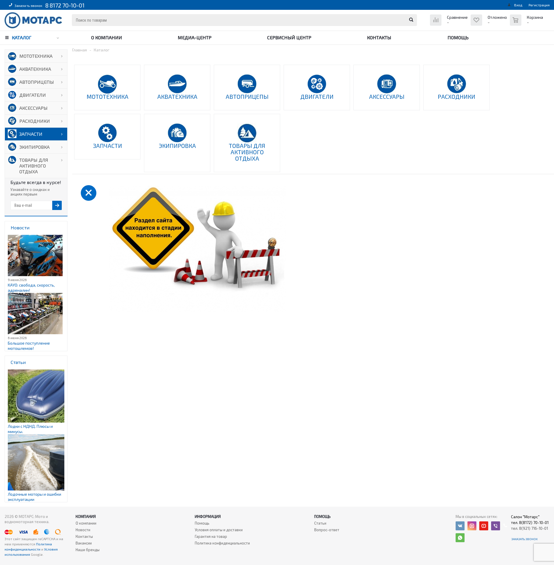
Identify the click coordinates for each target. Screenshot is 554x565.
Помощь (458, 37)
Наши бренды (88, 549)
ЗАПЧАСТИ (30, 134)
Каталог (21, 37)
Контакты (379, 37)
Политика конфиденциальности (222, 543)
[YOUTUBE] (483, 525)
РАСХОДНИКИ (34, 121)
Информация (208, 516)
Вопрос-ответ (326, 529)
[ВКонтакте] (460, 525)
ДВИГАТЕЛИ (32, 95)
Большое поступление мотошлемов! (29, 346)
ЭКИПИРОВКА (34, 147)
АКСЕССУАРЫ (33, 108)
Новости (83, 529)
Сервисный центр (289, 37)
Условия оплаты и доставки (219, 529)
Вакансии (84, 543)
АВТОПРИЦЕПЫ (36, 82)
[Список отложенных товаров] (489, 24)
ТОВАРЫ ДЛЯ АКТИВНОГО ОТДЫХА (33, 165)
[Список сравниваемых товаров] (449, 24)
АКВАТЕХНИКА (35, 69)
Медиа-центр (195, 37)
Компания (86, 516)
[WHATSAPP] (460, 537)
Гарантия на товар (211, 536)
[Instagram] (471, 525)
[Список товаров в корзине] (527, 23)
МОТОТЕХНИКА (36, 56)
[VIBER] (495, 525)
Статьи (320, 523)
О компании (106, 37)
